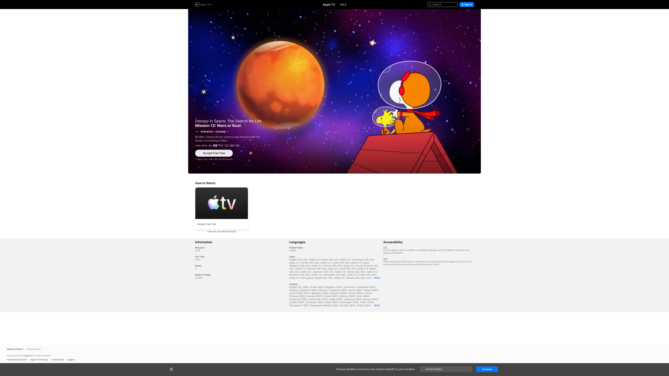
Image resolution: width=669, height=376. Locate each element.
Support (71, 360)
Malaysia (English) (15, 349)
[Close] (171, 369)
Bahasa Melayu (34, 349)
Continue (487, 369)
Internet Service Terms (17, 360)
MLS (343, 4)
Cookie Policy (57, 360)
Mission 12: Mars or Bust (334, 91)
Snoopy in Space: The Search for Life (228, 121)
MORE (377, 278)
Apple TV (329, 4)
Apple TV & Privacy (39, 360)
